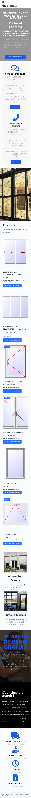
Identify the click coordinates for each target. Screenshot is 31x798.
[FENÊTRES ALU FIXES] (15, 463)
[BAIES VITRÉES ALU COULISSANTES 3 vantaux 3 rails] (15, 307)
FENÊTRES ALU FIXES (10, 483)
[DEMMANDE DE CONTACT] (15, 117)
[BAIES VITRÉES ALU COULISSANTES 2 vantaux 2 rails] (15, 252)
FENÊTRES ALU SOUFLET (11, 534)
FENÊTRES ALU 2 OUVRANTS (13, 432)
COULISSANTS (18, 280)
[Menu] (28, 4)
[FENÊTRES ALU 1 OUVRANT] (15, 361)
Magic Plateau (9, 6)
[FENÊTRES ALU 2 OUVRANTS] (15, 412)
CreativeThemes (7, 796)
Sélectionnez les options (12, 285)
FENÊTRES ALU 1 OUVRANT (12, 382)
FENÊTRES (17, 387)
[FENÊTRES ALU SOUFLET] (15, 514)
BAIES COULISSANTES (8, 280)
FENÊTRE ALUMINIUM (8, 387)
